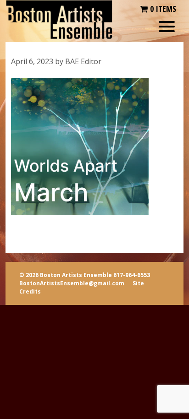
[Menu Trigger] (166, 26)
